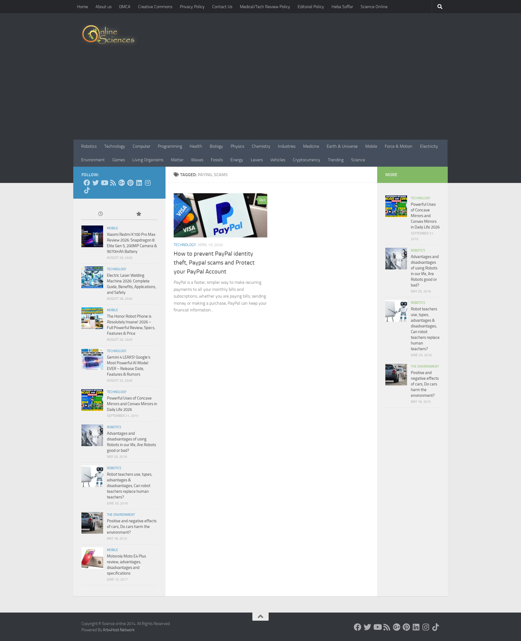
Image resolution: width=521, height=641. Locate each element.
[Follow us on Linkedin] (139, 182)
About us (104, 6)
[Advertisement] (260, 99)
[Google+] (121, 182)
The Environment (121, 515)
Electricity (429, 146)
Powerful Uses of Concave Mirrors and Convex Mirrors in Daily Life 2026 (132, 404)
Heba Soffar (342, 6)
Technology (114, 146)
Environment (93, 159)
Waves (197, 159)
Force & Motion (398, 146)
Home (82, 6)
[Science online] (87, 182)
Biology (216, 146)
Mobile (371, 146)
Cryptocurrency (306, 159)
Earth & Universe (342, 146)
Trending (336, 159)
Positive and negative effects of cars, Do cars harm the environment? (132, 526)
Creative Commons (155, 6)
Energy (236, 159)
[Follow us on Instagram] (147, 182)
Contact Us (222, 6)
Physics (237, 146)
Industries (287, 146)
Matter (177, 159)
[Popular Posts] (138, 214)
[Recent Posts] (100, 214)
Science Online (374, 6)
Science (358, 159)
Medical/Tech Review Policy (265, 6)
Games (118, 159)
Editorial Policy (311, 6)
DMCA (125, 6)
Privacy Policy (192, 6)
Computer (141, 146)
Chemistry (261, 146)
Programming (170, 146)
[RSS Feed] (113, 182)
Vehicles (277, 159)
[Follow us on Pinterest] (130, 182)
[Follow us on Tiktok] (87, 190)
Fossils (217, 159)
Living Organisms (147, 159)
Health (196, 146)
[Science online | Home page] (110, 35)
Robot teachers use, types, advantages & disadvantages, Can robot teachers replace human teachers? (129, 486)
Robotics (89, 146)
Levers (257, 159)
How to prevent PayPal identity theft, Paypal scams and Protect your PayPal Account (214, 262)
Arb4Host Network (119, 629)
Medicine (311, 146)
